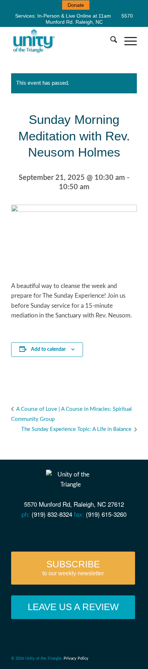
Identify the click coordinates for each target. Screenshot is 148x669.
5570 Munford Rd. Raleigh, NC (89, 19)
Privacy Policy (76, 658)
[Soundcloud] (85, 532)
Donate (76, 5)
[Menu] (127, 41)
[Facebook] (43, 532)
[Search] (110, 41)
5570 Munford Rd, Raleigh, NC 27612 (74, 504)
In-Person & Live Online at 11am (74, 16)
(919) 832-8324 (52, 514)
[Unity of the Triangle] (61, 41)
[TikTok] (112, 532)
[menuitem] (76, 5)
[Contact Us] (30, 532)
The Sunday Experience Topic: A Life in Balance (77, 429)
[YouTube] (57, 532)
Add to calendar (48, 349)
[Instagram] (98, 532)
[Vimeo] (71, 532)
